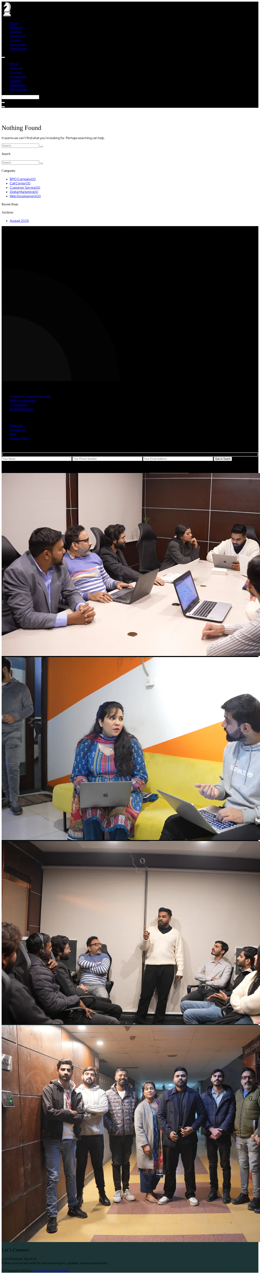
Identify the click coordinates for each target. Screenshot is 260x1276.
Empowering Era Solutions (51, 1270)
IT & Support (19, 405)
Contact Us (18, 36)
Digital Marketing (22, 409)
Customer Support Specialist (30, 396)
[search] (3, 102)
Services (16, 31)
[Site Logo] (7, 15)
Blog (13, 434)
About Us (16, 27)
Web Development (23, 400)
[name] (3, 57)
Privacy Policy (19, 438)
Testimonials (18, 49)
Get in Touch (222, 458)
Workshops (17, 44)
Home (14, 23)
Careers (15, 40)
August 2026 (19, 221)
